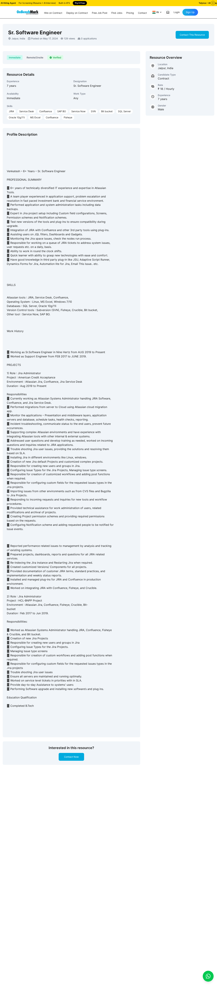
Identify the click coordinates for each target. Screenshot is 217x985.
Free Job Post (99, 12)
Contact (142, 12)
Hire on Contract (53, 12)
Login (177, 12)
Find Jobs (116, 12)
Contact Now (71, 756)
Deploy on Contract (77, 12)
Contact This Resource (192, 34)
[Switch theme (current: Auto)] (168, 12)
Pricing (130, 12)
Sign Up (190, 12)
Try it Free (80, 3)
